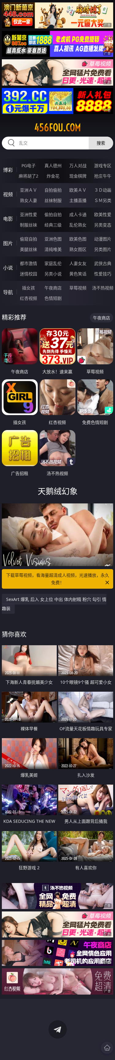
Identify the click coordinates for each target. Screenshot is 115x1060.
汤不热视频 (102, 288)
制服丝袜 (28, 225)
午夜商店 (53, 288)
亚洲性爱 (28, 214)
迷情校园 (28, 274)
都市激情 (28, 263)
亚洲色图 (53, 239)
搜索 (101, 143)
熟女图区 (77, 249)
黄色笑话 (77, 274)
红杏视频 (28, 298)
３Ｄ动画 (102, 190)
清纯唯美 (53, 249)
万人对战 (77, 165)
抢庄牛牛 (102, 176)
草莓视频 (77, 288)
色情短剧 (53, 298)
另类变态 (102, 225)
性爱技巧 (102, 274)
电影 (8, 218)
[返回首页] (107, 1048)
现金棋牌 (77, 176)
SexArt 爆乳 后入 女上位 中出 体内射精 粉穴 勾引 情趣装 (54, 603)
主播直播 (77, 200)
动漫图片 (102, 239)
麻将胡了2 (28, 176)
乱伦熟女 (77, 225)
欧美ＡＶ (77, 190)
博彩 (8, 170)
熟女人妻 (28, 200)
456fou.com (57, 127)
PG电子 (28, 165)
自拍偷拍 (53, 190)
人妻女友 (77, 263)
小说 (8, 267)
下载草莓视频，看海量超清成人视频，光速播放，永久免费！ (57, 578)
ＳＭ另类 (102, 200)
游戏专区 (102, 165)
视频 (8, 194)
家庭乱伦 (53, 263)
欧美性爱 (102, 214)
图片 (8, 243)
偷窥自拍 (28, 239)
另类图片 (102, 249)
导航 (8, 292)
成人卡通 (77, 214)
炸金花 (53, 176)
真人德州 (53, 165)
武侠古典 (102, 263)
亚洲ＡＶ (28, 190)
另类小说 (53, 274)
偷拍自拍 (53, 214)
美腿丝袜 (28, 249)
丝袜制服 (53, 200)
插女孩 (28, 288)
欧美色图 (77, 239)
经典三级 (53, 225)
